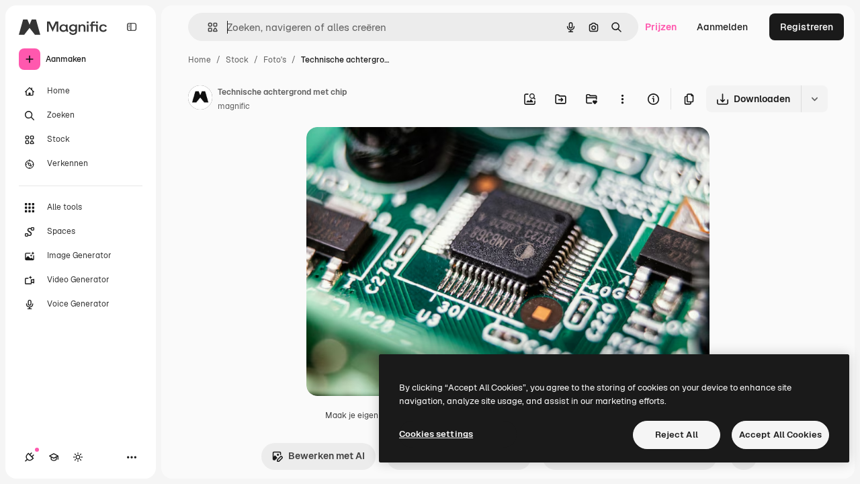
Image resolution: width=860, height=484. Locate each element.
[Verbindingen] (29, 457)
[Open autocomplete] (207, 27)
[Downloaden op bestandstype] (814, 98)
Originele (395, 153)
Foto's (274, 59)
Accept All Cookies (780, 434)
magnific (234, 106)
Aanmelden (722, 27)
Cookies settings (436, 434)
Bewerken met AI (326, 456)
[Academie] (53, 457)
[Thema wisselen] (78, 457)
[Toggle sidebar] (131, 27)
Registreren (806, 27)
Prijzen (661, 27)
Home (199, 59)
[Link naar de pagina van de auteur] (200, 99)
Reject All (676, 434)
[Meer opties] (622, 98)
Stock (237, 59)
